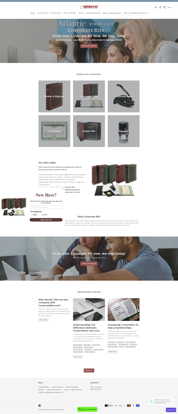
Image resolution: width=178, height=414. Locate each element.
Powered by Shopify (58, 409)
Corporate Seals (57, 387)
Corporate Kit (47, 409)
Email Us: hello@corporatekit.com (50, 392)
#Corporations (78, 349)
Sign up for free (46, 220)
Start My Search (89, 46)
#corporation (88, 347)
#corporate (96, 345)
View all (89, 370)
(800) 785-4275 (95, 389)
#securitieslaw (78, 352)
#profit (121, 346)
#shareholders (90, 352)
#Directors (88, 349)
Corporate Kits (43, 387)
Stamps (41, 390)
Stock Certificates (72, 387)
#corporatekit (78, 347)
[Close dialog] (63, 189)
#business (87, 345)
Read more (43, 319)
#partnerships (98, 349)
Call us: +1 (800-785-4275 (73, 390)
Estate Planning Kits (54, 390)
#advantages (77, 345)
